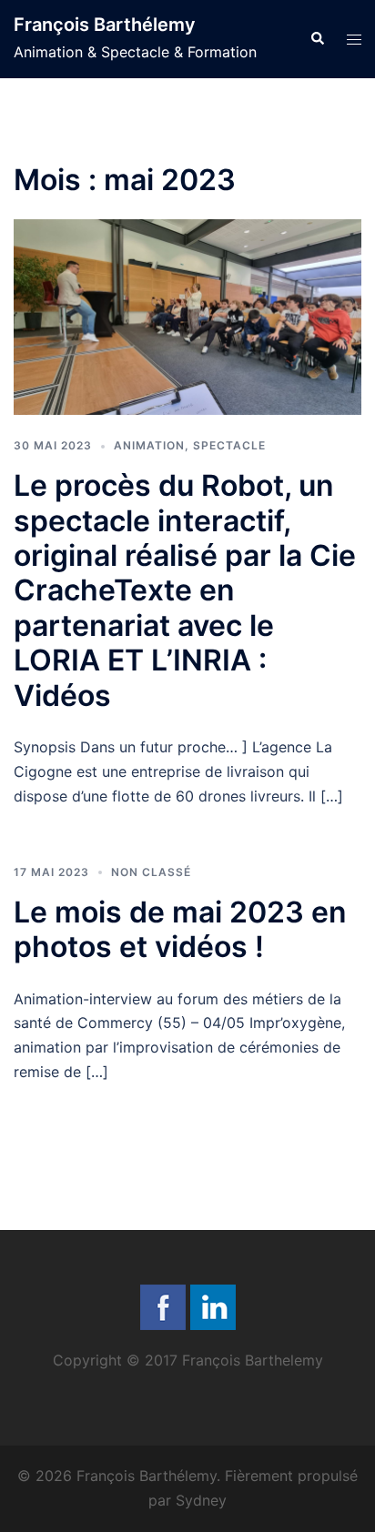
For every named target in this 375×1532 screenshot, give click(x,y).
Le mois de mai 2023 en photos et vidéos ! (180, 929)
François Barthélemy (105, 24)
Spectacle (229, 445)
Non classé (151, 872)
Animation (149, 445)
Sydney (201, 1500)
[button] (316, 39)
